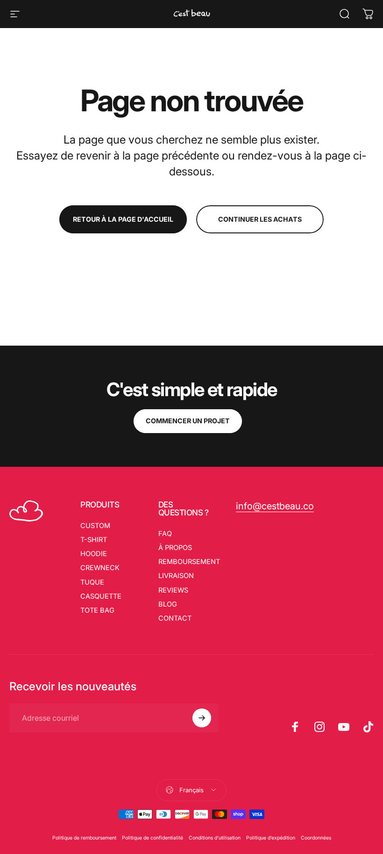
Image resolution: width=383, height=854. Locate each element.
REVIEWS (173, 590)
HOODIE (93, 554)
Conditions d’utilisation (215, 838)
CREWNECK (100, 568)
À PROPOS (175, 547)
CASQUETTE (100, 596)
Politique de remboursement (84, 838)
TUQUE (92, 582)
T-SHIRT (93, 540)
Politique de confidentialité (152, 838)
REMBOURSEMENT (189, 561)
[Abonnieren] (201, 718)
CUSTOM (95, 525)
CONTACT (175, 618)
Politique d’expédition (270, 838)
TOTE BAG (97, 610)
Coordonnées (316, 838)
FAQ (165, 533)
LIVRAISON (176, 576)
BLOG (167, 604)
